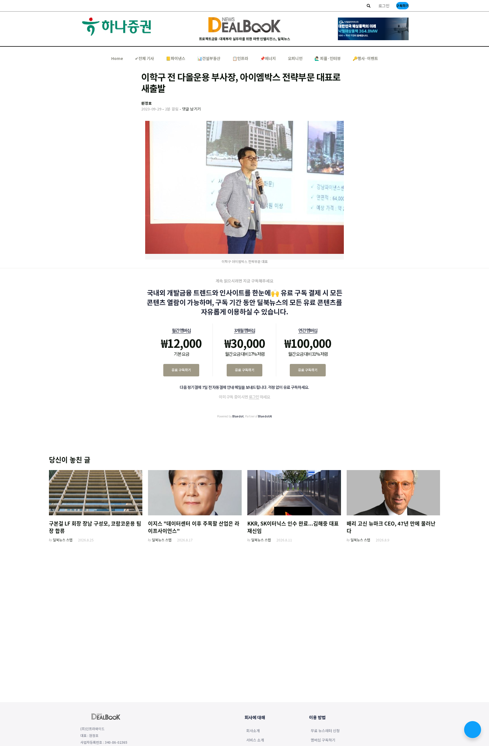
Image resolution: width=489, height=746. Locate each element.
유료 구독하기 (181, 369)
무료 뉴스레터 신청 (325, 731)
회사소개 (253, 731)
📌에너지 (268, 58)
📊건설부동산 (208, 58)
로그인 (383, 5)
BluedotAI (265, 416)
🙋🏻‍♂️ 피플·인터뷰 (327, 58)
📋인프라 (240, 58)
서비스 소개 (255, 740)
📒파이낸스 (175, 58)
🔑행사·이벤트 (365, 58)
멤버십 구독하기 (323, 740)
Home (117, 58)
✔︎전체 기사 (144, 58)
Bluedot (238, 416)
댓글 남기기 (191, 109)
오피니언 (295, 58)
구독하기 (402, 5)
